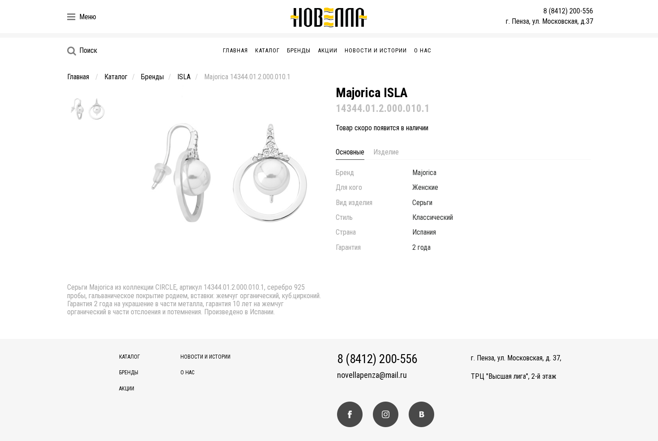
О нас (423, 50)
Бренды (299, 50)
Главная (235, 50)
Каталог (267, 50)
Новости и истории (376, 50)
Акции (328, 50)
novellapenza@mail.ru (372, 375)
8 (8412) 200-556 (568, 11)
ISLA (184, 77)
